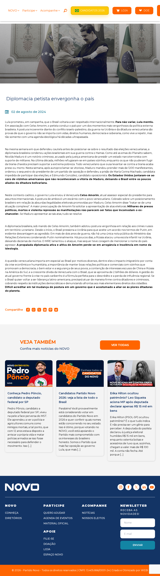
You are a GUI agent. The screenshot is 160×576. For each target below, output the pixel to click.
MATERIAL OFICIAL (55, 523)
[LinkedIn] (144, 487)
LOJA (124, 10)
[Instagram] (121, 487)
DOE (147, 10)
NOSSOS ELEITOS (93, 518)
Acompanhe (49, 10)
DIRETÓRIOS (13, 518)
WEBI (144, 570)
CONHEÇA (11, 512)
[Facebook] (128, 487)
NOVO (12, 10)
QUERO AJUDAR (54, 512)
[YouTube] (152, 487)
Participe (28, 10)
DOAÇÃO (49, 544)
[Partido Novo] (22, 487)
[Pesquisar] (65, 10)
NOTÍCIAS (88, 512)
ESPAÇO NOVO (53, 554)
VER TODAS (120, 345)
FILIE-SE (48, 538)
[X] (136, 487)
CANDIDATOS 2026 (92, 10)
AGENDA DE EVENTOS (57, 518)
